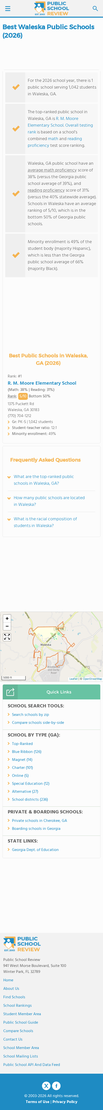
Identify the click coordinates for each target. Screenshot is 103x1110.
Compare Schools (18, 1031)
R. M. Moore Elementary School (53, 122)
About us (11, 989)
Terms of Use (38, 1102)
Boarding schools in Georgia (36, 829)
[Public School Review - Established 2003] (51, 8)
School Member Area (21, 1048)
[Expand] (7, 637)
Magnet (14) (22, 760)
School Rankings (17, 1006)
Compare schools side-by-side (38, 723)
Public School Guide (20, 1023)
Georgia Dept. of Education (35, 850)
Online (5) (20, 776)
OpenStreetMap (92, 679)
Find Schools (14, 997)
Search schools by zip (30, 715)
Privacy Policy (65, 1102)
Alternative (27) (25, 792)
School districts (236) (30, 800)
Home (8, 980)
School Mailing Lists (20, 1056)
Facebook (56, 1086)
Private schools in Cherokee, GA (39, 821)
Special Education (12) (31, 784)
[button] (7, 619)
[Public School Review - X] (46, 1086)
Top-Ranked (22, 744)
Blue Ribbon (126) (27, 752)
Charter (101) (22, 768)
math (53, 139)
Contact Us (12, 1040)
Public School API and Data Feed (31, 1065)
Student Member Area (22, 1014)
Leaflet (74, 679)
